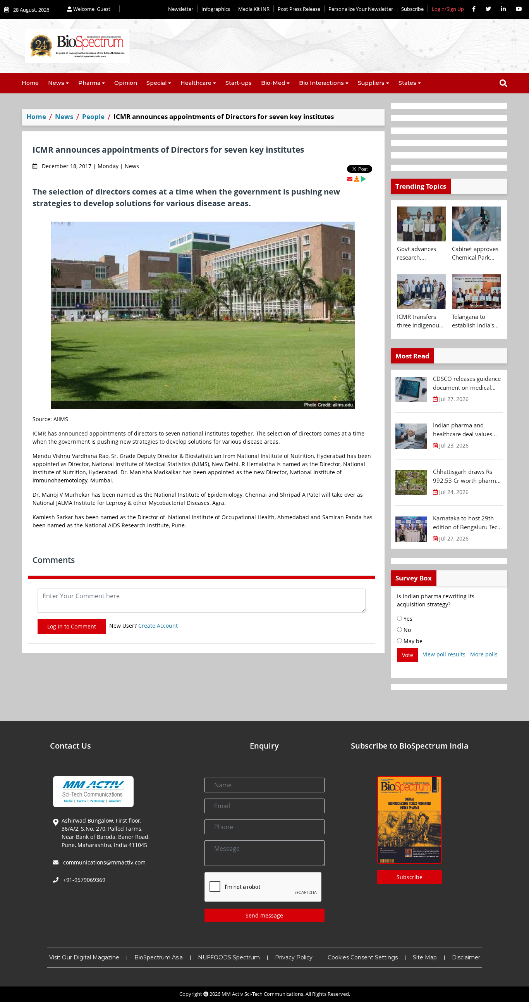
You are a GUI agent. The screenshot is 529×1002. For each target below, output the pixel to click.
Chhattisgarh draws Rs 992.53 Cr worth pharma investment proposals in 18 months (466, 476)
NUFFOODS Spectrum (229, 957)
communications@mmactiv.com (104, 862)
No (406, 630)
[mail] (349, 178)
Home (30, 82)
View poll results (444, 654)
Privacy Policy (294, 957)
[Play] (363, 178)
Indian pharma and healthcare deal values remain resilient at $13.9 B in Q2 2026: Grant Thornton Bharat (465, 429)
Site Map (425, 957)
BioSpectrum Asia (158, 957)
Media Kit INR (254, 8)
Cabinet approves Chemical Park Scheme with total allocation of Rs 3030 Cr (476, 253)
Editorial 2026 (142, 9)
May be (412, 641)
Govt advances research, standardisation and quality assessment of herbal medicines (420, 253)
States (407, 82)
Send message (264, 915)
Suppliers (371, 82)
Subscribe (412, 8)
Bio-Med (273, 82)
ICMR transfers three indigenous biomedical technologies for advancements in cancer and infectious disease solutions (420, 321)
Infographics (215, 8)
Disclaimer (466, 957)
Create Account (158, 625)
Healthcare (195, 82)
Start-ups (238, 82)
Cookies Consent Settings (363, 957)
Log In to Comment (71, 626)
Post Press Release (299, 8)
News (56, 82)
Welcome (91, 8)
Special (156, 82)
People (93, 116)
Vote (407, 655)
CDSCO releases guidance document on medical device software (467, 383)
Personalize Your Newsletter (360, 8)
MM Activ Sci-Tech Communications (262, 993)
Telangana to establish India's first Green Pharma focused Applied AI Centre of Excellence (475, 321)
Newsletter (180, 8)
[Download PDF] (356, 178)
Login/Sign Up (448, 8)
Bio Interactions (321, 82)
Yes (407, 618)
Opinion (125, 82)
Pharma (89, 82)
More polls (484, 654)
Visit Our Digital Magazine (84, 957)
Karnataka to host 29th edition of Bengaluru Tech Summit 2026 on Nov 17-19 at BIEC (467, 522)
